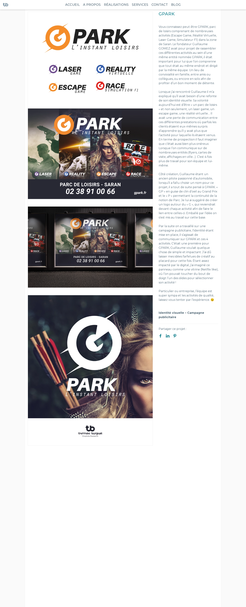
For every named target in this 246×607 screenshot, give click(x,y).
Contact (159, 4)
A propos (92, 4)
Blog (176, 4)
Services (140, 4)
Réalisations (116, 4)
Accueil (72, 4)
